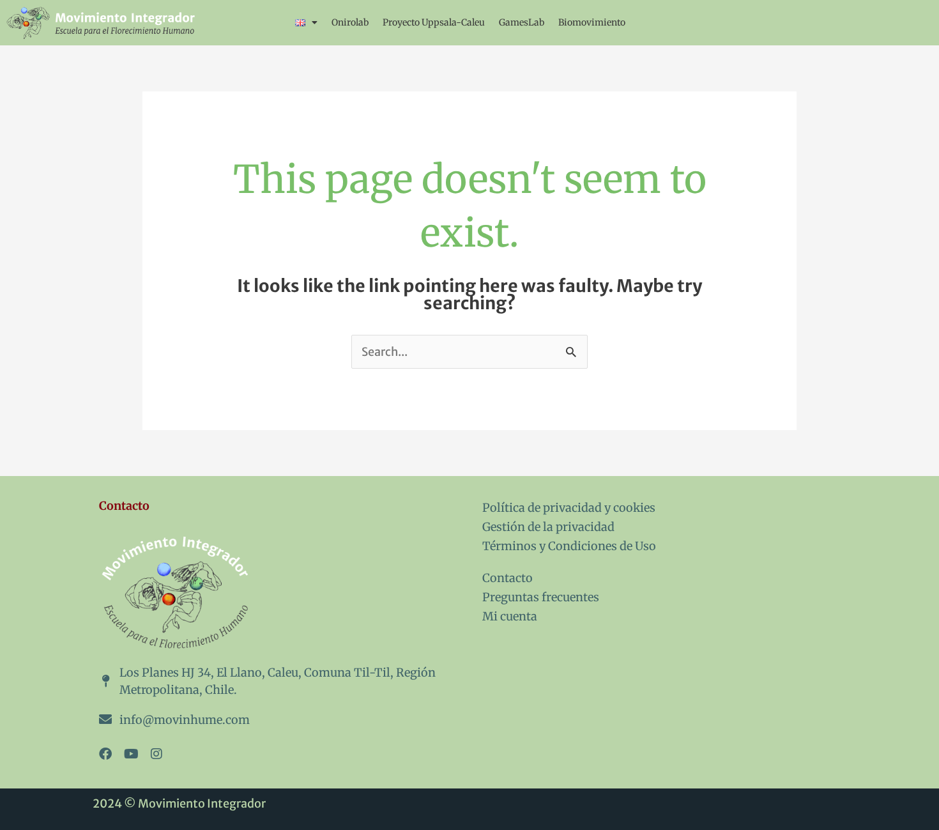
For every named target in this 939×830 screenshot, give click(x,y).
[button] (306, 22)
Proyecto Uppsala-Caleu (434, 22)
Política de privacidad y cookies (568, 507)
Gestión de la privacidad (548, 526)
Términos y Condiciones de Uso (569, 546)
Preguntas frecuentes (540, 597)
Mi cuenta (509, 616)
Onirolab (350, 22)
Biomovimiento (591, 22)
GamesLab (521, 22)
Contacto (507, 578)
